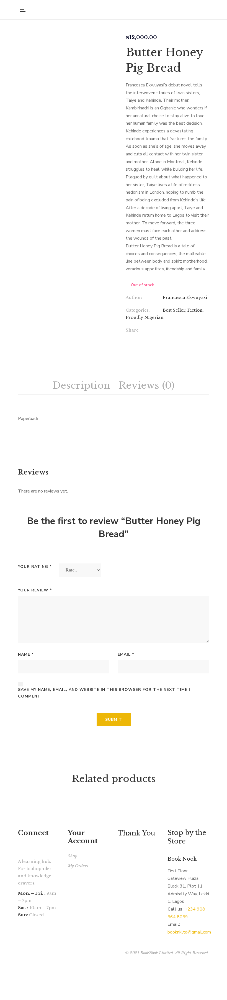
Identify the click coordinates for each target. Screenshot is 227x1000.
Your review (35, 590)
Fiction (195, 310)
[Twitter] (138, 338)
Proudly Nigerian (145, 317)
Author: (134, 297)
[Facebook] (127, 338)
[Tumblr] (172, 338)
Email (126, 654)
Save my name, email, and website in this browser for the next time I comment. (104, 693)
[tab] (81, 385)
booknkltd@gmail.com (189, 932)
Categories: (138, 310)
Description (81, 385)
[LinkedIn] (161, 338)
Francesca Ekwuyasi (185, 297)
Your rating (35, 566)
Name (26, 654)
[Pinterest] (183, 338)
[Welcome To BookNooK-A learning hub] (115, 9)
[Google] (149, 338)
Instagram (20, 944)
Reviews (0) (146, 385)
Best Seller (174, 310)
